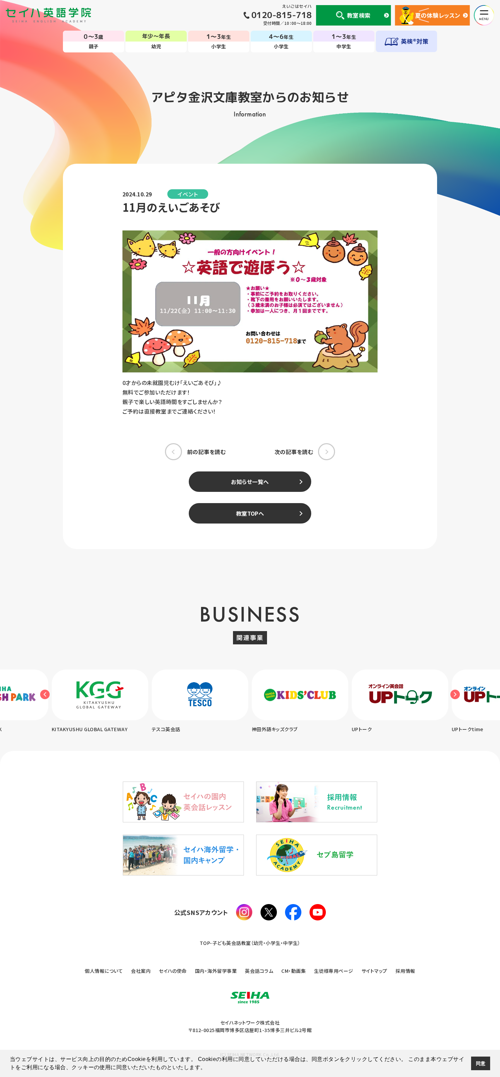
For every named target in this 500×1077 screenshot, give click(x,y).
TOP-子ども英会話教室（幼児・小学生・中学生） (250, 942)
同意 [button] (481, 1063)
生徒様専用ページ (333, 970)
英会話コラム (259, 970)
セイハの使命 (173, 970)
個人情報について (104, 970)
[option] (100, 702)
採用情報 (405, 970)
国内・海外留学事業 (216, 970)
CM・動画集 (293, 970)
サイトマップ (374, 970)
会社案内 (141, 970)
